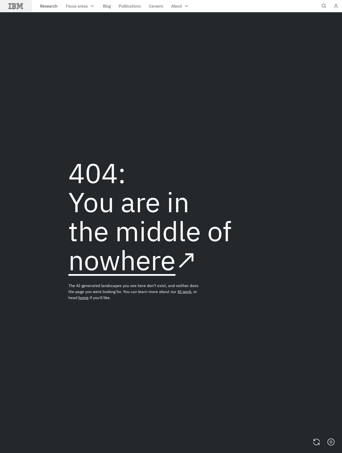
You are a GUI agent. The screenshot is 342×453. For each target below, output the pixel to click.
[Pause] (331, 442)
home (83, 297)
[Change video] (316, 442)
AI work (184, 291)
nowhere (122, 260)
